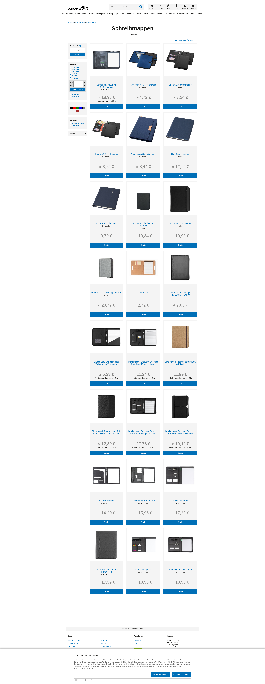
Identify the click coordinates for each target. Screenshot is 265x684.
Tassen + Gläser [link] (182, 14)
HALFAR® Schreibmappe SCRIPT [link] (143, 224)
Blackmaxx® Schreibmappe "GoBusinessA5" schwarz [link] (106, 363)
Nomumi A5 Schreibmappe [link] (143, 154)
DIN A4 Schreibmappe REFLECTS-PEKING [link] (180, 293)
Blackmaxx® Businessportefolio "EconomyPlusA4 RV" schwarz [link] (106, 432)
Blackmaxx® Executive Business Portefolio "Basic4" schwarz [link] (180, 432)
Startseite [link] (71, 22)
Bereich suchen (78, 89)
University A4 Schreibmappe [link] (143, 85)
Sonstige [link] (192, 14)
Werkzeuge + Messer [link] (134, 14)
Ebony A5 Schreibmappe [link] (180, 85)
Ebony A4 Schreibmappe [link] (106, 154)
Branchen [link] (200, 14)
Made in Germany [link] (67, 14)
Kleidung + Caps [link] (112, 14)
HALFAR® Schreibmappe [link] (180, 223)
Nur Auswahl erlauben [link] (161, 674)
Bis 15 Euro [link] (76, 74)
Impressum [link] (138, 643)
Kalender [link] (160, 14)
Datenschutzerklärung (87, 668)
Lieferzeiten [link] (76, 125)
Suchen (76, 54)
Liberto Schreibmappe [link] (106, 223)
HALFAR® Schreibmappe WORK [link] (106, 292)
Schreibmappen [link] (91, 22)
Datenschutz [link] (138, 640)
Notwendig (80, 680)
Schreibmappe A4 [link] (106, 500)
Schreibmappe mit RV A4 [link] (180, 569)
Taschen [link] (152, 14)
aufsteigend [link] (76, 94)
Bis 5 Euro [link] (75, 69)
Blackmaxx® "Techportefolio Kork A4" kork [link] (180, 363)
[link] (79, 8)
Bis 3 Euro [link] (75, 67)
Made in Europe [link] (80, 14)
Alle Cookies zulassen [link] (181, 674)
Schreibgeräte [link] (100, 14)
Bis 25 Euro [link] (76, 76)
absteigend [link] (75, 96)
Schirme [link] (145, 14)
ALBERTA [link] (143, 292)
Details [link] (106, 106)
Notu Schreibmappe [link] (180, 154)
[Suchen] (140, 7)
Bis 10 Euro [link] (76, 71)
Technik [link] (122, 14)
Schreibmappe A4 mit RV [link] (143, 500)
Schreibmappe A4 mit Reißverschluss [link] (106, 86)
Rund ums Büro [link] (170, 14)
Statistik (90, 680)
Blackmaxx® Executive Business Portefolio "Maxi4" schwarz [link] (143, 363)
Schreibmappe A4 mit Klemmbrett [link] (106, 570)
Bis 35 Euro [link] (76, 78)
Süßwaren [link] (91, 14)
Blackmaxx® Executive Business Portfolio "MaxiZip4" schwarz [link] (143, 432)
